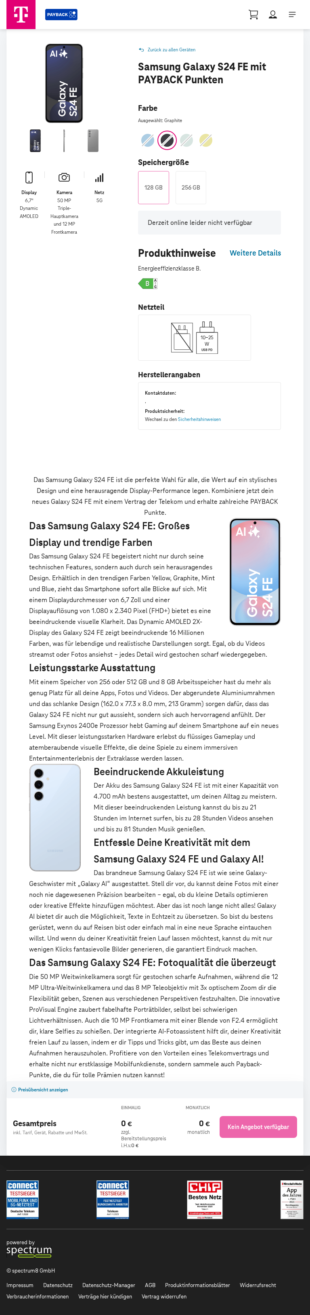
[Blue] (147, 140)
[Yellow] (206, 140)
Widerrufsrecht (258, 1285)
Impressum (20, 1285)
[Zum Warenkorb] (253, 14)
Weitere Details (255, 253)
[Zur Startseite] (21, 14)
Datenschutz (58, 1285)
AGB (150, 1285)
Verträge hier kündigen (105, 1296)
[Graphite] (167, 140)
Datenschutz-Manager (108, 1285)
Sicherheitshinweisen (199, 419)
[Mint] (186, 140)
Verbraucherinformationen (37, 1296)
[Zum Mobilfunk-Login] (273, 14)
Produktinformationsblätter (197, 1285)
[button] (147, 283)
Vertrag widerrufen (164, 1296)
